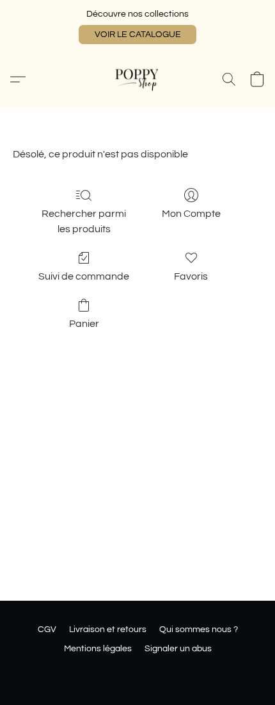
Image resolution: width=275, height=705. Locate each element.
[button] (137, 34)
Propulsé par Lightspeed (138, 671)
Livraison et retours (107, 629)
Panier (84, 324)
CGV (47, 629)
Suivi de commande (83, 276)
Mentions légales (98, 648)
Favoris (191, 276)
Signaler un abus (178, 648)
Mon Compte (191, 214)
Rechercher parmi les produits (84, 221)
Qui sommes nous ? (198, 629)
